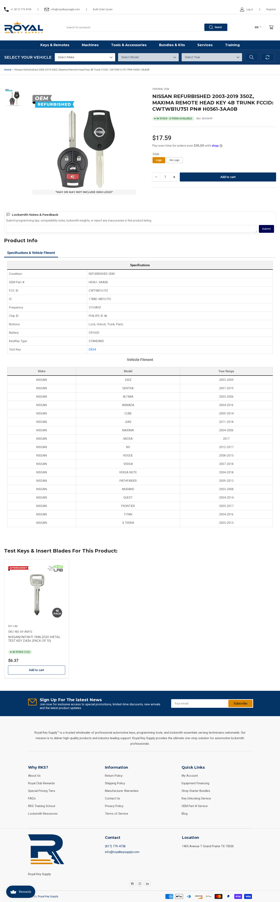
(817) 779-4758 (115, 846)
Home (7, 69)
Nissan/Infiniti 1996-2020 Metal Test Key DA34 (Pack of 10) (34, 639)
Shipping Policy (115, 783)
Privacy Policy (114, 806)
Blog (185, 813)
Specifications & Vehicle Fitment (31, 253)
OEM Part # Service (195, 806)
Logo (159, 160)
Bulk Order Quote (103, 9)
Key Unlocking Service (196, 798)
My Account (190, 776)
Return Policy (114, 776)
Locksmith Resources (43, 813)
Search (218, 27)
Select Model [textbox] (130, 57)
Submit (266, 228)
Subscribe (240, 703)
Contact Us (112, 798)
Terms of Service (116, 813)
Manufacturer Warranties (122, 791)
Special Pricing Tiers (41, 791)
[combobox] (146, 27)
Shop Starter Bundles (196, 791)
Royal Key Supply (48, 896)
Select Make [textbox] (66, 57)
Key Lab (13, 626)
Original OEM (160, 89)
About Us (34, 776)
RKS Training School (41, 806)
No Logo (174, 160)
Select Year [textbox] (192, 57)
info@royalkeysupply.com (122, 852)
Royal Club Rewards (41, 783)
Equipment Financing (195, 783)
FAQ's (32, 798)
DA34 (92, 349)
